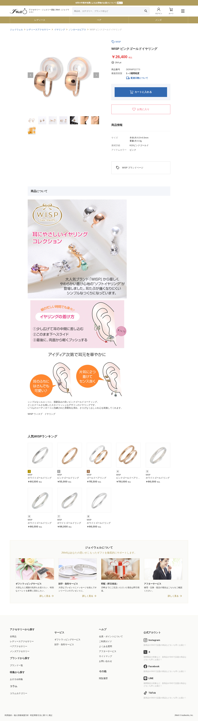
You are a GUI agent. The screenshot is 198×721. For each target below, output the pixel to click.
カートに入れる (143, 92)
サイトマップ (105, 656)
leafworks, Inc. (187, 715)
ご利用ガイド (105, 641)
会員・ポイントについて (111, 636)
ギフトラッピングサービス (67, 639)
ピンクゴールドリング (68, 478)
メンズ (158, 20)
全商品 (13, 636)
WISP (118, 42)
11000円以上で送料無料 (99, 3)
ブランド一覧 (16, 665)
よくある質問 (105, 646)
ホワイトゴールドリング (40, 478)
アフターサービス (107, 651)
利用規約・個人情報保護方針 (17, 715)
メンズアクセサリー (19, 651)
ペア (99, 20)
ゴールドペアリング (96, 478)
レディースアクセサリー (22, 641)
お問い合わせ (105, 661)
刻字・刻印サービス (64, 644)
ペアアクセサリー (18, 646)
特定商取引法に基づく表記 (41, 715)
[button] (30, 75)
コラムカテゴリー (18, 693)
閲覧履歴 (103, 678)
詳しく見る (45, 596)
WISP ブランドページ (129, 168)
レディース (39, 20)
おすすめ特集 (16, 679)
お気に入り (143, 109)
